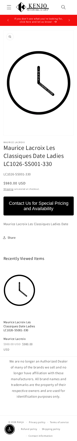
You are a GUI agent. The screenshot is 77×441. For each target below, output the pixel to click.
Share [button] (12, 237)
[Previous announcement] (8, 20)
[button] (9, 7)
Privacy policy (37, 422)
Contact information (41, 435)
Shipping (8, 189)
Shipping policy (51, 429)
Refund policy (29, 429)
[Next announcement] (69, 20)
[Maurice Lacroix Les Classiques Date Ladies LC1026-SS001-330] (19, 290)
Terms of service (59, 422)
